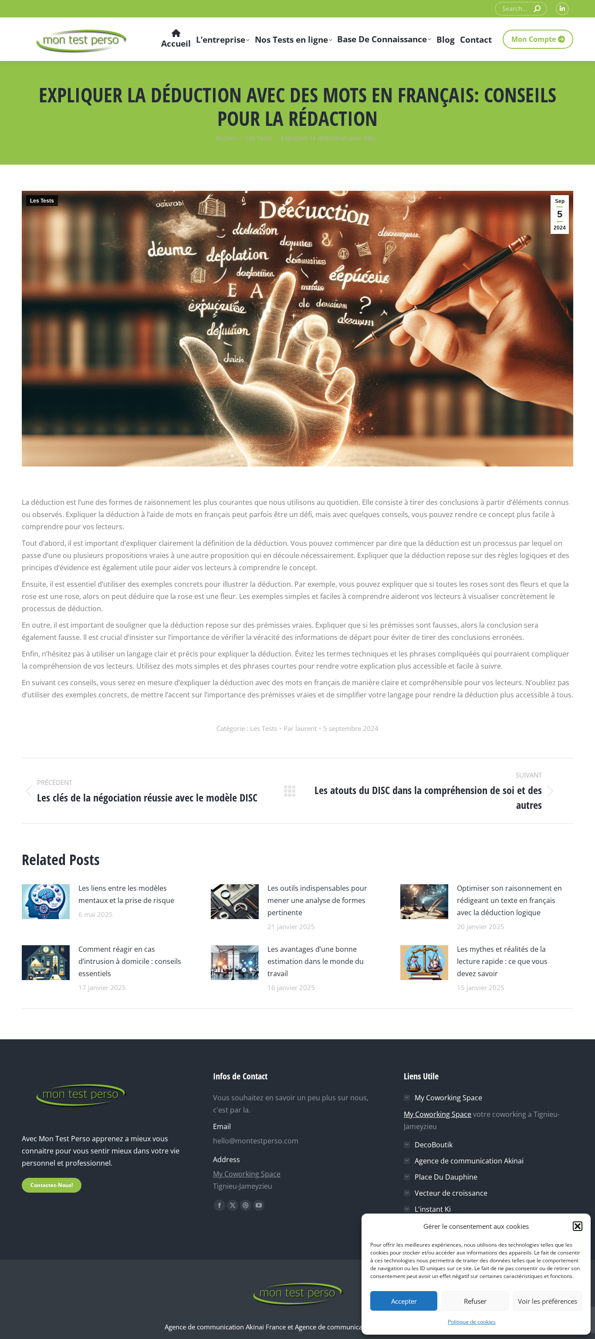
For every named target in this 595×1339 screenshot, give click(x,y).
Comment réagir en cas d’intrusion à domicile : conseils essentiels (129, 961)
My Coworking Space (247, 1174)
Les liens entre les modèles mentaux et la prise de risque (126, 894)
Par (300, 728)
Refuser (475, 1301)
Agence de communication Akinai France (226, 1326)
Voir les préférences (547, 1301)
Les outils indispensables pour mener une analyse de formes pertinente (317, 900)
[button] (577, 1226)
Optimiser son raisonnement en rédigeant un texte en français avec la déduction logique (509, 900)
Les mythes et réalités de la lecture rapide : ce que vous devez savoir (502, 961)
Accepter (404, 1301)
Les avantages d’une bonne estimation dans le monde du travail (315, 961)
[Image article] (46, 900)
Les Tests (42, 201)
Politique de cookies (472, 1321)
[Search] (537, 9)
